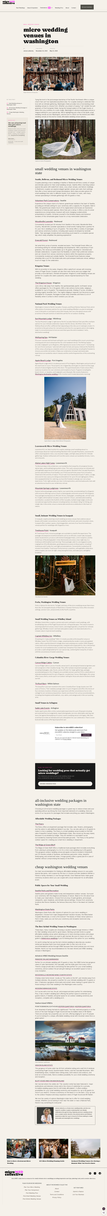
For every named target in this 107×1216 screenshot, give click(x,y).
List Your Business (78, 1194)
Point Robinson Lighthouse (42, 1062)
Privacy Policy (56, 1197)
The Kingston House (43, 283)
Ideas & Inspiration (32, 7)
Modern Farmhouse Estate (46, 988)
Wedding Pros (59, 7)
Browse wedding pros (48, 783)
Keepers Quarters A (83, 1006)
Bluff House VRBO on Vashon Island (49, 1081)
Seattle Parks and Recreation (47, 890)
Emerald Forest (41, 240)
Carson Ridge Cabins (43, 662)
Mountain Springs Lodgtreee (46, 488)
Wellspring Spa (41, 337)
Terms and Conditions (57, 1194)
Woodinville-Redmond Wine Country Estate (53, 975)
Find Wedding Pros (32, 1193)
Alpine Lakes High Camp (45, 463)
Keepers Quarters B (66, 1006)
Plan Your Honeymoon (32, 1190)
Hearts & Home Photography (43, 161)
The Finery (39, 824)
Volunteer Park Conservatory (47, 200)
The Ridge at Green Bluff (45, 845)
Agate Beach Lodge (43, 360)
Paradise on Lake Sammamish (47, 959)
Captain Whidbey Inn (43, 636)
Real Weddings (20, 7)
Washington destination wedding (46, 374)
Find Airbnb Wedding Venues (32, 1199)
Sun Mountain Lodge (43, 318)
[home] (9, 2)
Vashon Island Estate (44, 1065)
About (67, 7)
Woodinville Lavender (44, 221)
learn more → (11, 138)
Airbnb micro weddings (49, 938)
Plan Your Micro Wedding (32, 1187)
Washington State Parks (45, 909)
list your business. (87, 7)
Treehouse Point (41, 530)
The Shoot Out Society (41, 597)
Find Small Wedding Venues (32, 1196)
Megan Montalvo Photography (30, 92)
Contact (73, 7)
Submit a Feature (78, 1191)
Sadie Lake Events (42, 708)
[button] (46, 7)
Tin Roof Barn (40, 683)
